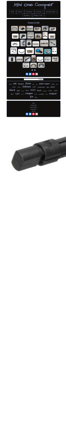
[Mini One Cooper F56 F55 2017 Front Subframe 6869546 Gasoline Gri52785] (15, 44)
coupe (50, 90)
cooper (29, 93)
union (19, 87)
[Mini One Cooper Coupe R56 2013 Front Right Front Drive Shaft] (44, 43)
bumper (21, 84)
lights (18, 90)
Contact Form (34, 105)
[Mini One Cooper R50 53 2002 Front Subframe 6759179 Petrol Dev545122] (33, 58)
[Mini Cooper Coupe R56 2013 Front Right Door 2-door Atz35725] (36, 44)
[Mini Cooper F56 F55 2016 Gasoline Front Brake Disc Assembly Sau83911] (55, 59)
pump (53, 84)
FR (34, 111)
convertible (41, 94)
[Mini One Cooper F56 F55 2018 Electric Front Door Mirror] (23, 36)
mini (33, 89)
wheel (14, 87)
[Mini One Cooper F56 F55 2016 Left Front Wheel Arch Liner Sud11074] (23, 43)
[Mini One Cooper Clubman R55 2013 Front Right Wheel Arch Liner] (41, 65)
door (22, 94)
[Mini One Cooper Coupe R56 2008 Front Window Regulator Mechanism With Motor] (15, 36)
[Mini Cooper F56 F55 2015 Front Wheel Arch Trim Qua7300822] (14, 29)
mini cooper (44, 83)
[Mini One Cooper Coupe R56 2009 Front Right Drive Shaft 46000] (47, 59)
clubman (26, 86)
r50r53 (10, 84)
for (31, 96)
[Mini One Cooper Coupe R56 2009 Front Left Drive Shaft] (26, 65)
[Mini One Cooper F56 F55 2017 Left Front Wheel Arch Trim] (33, 65)
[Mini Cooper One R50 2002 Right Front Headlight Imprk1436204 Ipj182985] (47, 52)
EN (32, 111)
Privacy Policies (33, 107)
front (28, 83)
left (14, 83)
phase (53, 87)
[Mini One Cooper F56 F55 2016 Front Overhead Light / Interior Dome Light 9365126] (29, 43)
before (35, 94)
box (33, 84)
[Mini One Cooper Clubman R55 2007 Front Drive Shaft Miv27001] (52, 43)
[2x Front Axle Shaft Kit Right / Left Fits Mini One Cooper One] (13, 51)
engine (56, 90)
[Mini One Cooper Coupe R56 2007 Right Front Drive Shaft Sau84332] (19, 59)
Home (33, 103)
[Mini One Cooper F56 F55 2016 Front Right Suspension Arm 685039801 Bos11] (45, 35)
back (39, 90)
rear (34, 87)
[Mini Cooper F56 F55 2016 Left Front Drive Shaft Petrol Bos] (54, 51)
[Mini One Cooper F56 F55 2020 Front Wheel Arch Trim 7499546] (21, 52)
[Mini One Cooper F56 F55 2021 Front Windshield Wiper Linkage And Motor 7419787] (30, 35)
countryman (41, 87)
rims (47, 87)
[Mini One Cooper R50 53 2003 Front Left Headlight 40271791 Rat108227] (37, 29)
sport (12, 94)
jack (57, 84)
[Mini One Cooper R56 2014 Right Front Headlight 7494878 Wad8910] (45, 29)
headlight (45, 90)
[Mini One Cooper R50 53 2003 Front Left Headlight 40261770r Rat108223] (52, 29)
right (17, 93)
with (46, 94)
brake (23, 90)
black (12, 90)
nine (36, 97)
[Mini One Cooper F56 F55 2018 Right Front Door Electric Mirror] (22, 29)
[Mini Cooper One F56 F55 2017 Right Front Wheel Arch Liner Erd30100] (38, 36)
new (27, 90)
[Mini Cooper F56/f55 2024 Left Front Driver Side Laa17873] (12, 59)
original (53, 93)
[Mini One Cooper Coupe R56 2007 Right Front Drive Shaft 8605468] (29, 29)
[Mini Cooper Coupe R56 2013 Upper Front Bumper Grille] (27, 59)
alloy (37, 84)
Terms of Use (33, 109)
